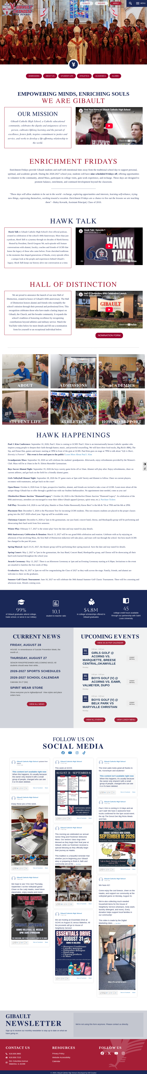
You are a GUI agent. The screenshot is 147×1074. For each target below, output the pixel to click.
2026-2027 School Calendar (34, 677)
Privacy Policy (58, 1054)
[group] (21, 609)
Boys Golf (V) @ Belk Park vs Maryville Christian (100, 703)
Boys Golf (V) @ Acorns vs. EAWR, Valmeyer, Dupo (102, 681)
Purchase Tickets (108, 499)
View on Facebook (38, 788)
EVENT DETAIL (132, 658)
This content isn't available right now (29, 772)
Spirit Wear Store (26, 687)
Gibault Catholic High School (28, 761)
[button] (130, 3)
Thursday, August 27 (28, 658)
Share (46, 788)
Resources (63, 1048)
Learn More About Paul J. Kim (78, 454)
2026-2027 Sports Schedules (35, 671)
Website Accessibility (61, 1057)
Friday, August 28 (25, 645)
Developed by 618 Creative (87, 1073)
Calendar (56, 1061)
